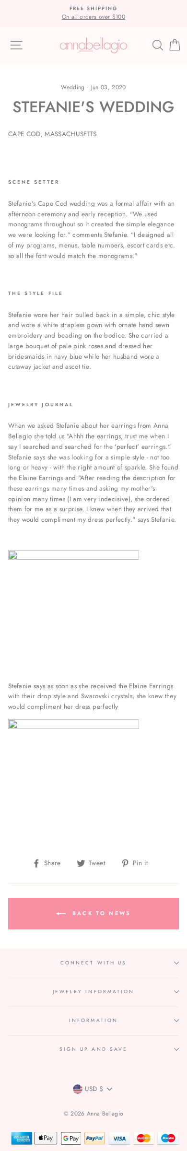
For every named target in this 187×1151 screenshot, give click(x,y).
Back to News (100, 912)
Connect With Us (93, 962)
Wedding (72, 87)
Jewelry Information (93, 991)
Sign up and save (93, 1049)
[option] (93, 13)
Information (93, 1020)
